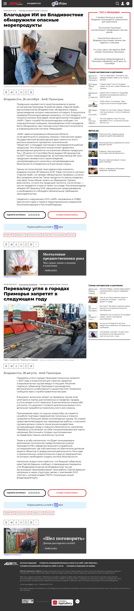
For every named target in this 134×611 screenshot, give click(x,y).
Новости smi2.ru (12, 276)
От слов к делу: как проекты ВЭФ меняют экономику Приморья (109, 51)
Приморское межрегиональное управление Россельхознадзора (30, 86)
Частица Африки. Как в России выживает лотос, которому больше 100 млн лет (114, 121)
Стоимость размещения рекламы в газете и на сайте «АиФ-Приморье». (68, 563)
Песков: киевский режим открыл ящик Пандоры (112, 161)
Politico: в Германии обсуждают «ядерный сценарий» (112, 169)
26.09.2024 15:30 (10, 11)
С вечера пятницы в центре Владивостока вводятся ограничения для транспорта (109, 19)
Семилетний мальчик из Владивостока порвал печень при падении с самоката (109, 40)
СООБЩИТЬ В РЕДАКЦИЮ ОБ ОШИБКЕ (80, 566)
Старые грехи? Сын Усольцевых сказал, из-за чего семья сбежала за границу (114, 86)
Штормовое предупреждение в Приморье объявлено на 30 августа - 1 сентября (109, 61)
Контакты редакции (28, 563)
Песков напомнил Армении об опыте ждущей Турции (114, 144)
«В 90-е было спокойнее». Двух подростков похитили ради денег (113, 102)
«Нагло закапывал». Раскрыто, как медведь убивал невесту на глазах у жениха (114, 78)
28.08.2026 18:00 (10, 284)
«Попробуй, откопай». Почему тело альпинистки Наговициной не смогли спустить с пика (114, 334)
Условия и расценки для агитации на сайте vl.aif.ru (41, 566)
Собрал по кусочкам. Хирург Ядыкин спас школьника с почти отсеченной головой (115, 112)
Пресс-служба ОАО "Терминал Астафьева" (57, 360)
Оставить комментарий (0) (67, 215)
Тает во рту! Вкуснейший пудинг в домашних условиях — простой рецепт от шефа (114, 300)
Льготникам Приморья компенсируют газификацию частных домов (109, 30)
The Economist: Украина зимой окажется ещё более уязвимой (111, 135)
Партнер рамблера (42, 601)
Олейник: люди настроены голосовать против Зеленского (112, 152)
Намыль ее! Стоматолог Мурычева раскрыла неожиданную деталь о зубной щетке (114, 95)
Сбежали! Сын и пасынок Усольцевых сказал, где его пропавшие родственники (115, 317)
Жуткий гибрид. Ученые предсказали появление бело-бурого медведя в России (115, 291)
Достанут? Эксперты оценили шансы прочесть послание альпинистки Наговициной (115, 308)
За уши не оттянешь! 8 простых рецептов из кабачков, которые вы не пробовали (115, 325)
